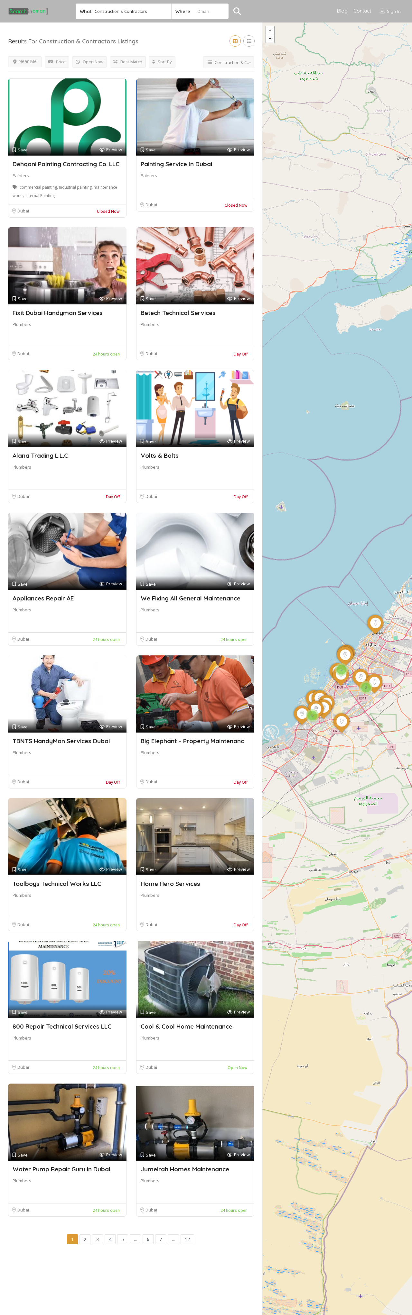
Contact (362, 11)
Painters (21, 175)
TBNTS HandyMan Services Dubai (61, 741)
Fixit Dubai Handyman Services (58, 313)
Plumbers (22, 324)
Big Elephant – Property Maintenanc (192, 741)
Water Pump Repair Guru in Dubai (61, 1169)
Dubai (23, 211)
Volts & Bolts (160, 455)
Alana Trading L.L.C (40, 455)
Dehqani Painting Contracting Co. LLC (66, 164)
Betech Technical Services (178, 313)
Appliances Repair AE (43, 598)
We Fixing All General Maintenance (190, 598)
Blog (342, 11)
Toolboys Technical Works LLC (57, 883)
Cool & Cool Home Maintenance (186, 1026)
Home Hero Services (170, 883)
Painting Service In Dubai (176, 164)
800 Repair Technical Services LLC (62, 1026)
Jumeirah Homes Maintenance (185, 1169)
